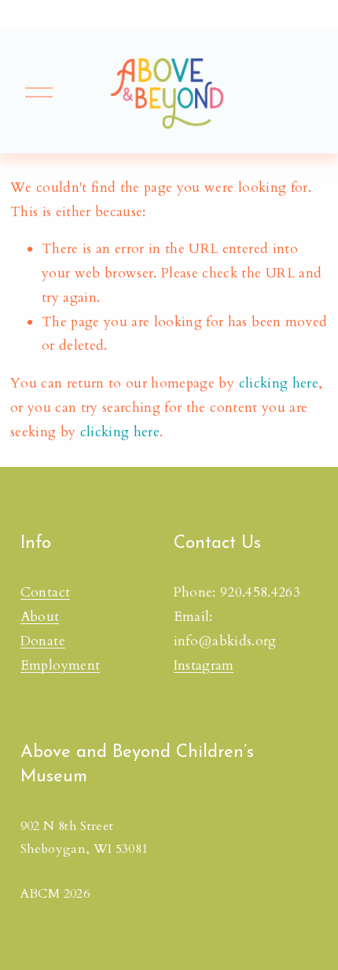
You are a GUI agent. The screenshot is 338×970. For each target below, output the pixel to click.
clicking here (278, 383)
